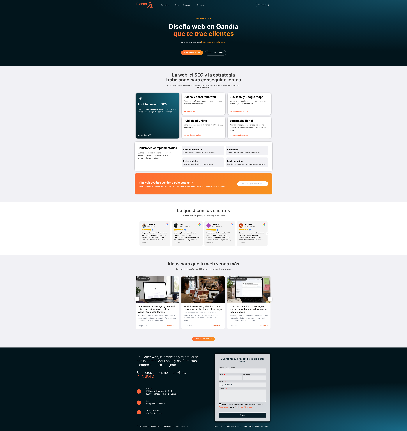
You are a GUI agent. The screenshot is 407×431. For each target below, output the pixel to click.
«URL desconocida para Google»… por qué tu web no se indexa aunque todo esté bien (249, 309)
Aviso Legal (223, 407)
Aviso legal (218, 426)
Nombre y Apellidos (227, 368)
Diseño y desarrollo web (200, 97)
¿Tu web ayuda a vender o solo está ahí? (166, 182)
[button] (267, 233)
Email (221, 375)
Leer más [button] (145, 243)
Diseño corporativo (192, 149)
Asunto (222, 382)
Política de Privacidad (243, 407)
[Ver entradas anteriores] (137, 299)
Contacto (200, 5)
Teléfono (246, 375)
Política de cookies (262, 426)
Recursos (186, 5)
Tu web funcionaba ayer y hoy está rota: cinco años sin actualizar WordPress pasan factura (156, 309)
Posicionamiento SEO (152, 104)
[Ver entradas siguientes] (270, 299)
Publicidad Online (195, 121)
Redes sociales (190, 161)
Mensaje (222, 389)
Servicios (164, 5)
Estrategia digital (241, 121)
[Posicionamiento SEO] (140, 98)
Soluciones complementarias (157, 148)
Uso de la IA (248, 426)
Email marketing (235, 161)
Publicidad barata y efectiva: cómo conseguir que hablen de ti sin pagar (203, 308)
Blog (177, 5)
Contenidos (232, 149)
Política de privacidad (233, 426)
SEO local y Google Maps (246, 97)
